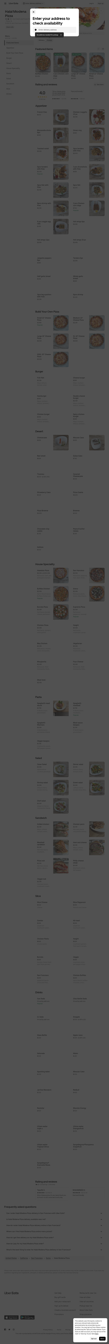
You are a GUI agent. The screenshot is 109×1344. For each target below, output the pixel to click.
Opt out (94, 1339)
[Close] (33, 12)
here (96, 1334)
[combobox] (56, 30)
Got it (102, 1339)
